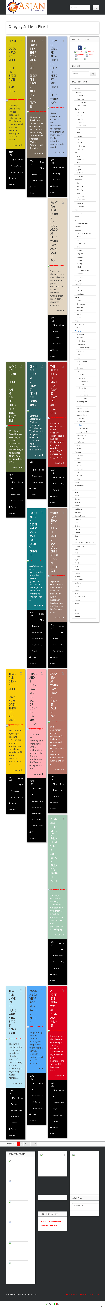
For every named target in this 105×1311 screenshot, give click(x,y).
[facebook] (80, 47)
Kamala (55, 962)
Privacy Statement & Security (89, 1294)
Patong (57, 174)
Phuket (13, 172)
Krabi (39, 819)
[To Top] (101, 1307)
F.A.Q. (75, 1294)
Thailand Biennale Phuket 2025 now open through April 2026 (12, 697)
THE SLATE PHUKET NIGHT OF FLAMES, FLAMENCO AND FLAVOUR (54, 390)
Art (15, 791)
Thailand (20, 172)
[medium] (89, 58)
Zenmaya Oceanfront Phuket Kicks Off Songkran (33, 386)
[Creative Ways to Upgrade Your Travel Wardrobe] (18, 1230)
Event (40, 476)
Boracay (40, 632)
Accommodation (37, 1096)
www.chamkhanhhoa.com (51, 1221)
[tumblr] (90, 55)
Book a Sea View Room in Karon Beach (33, 1006)
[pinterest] (79, 52)
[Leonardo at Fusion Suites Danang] (18, 1271)
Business (35, 639)
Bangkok (35, 801)
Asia (15, 166)
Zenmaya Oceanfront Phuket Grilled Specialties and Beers (12, 68)
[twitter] (87, 47)
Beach (34, 632)
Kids (39, 174)
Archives (69, 1294)
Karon (37, 1102)
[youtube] (90, 52)
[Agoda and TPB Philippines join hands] (18, 1251)
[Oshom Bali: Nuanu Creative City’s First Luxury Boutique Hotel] (18, 1169)
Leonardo (56, 338)
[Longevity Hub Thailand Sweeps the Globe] (18, 1189)
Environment (15, 495)
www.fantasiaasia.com (49, 1225)
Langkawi (38, 645)
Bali (39, 626)
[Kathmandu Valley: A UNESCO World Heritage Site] (18, 1210)
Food (18, 166)
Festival (34, 813)
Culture (37, 807)
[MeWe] (79, 58)
